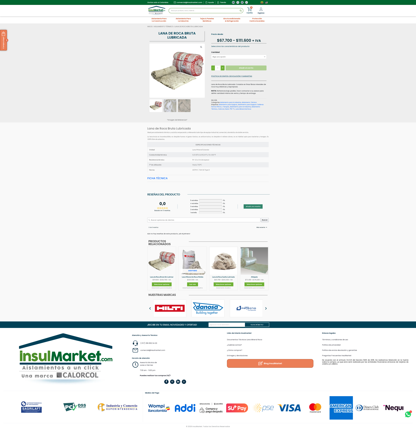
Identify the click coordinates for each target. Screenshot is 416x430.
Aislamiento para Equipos (228, 105)
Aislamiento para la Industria (230, 102)
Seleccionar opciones (161, 284)
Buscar (264, 220)
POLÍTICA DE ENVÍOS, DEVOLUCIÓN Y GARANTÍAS (231, 76)
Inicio (150, 26)
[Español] (262, 2)
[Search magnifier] (240, 10)
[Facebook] (166, 382)
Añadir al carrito (246, 68)
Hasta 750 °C (230, 109)
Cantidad (215, 52)
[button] (201, 47)
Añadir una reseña (253, 206)
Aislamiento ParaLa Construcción (159, 19)
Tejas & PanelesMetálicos (207, 19)
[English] (266, 2)
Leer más (192, 284)
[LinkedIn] (178, 382)
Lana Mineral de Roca (243, 109)
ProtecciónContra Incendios (257, 19)
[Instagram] (172, 382)
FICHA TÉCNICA (157, 178)
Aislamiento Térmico (163, 26)
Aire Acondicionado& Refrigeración (231, 19)
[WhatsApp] (184, 382)
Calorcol (221, 109)
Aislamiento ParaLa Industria (183, 19)
